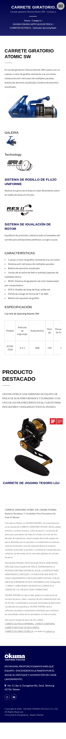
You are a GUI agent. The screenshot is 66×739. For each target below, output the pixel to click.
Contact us (50, 631)
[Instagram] (7, 697)
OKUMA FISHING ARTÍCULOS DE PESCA (32, 24)
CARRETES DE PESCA (20, 28)
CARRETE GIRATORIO (45, 623)
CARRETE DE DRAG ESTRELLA (19, 631)
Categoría (36, 20)
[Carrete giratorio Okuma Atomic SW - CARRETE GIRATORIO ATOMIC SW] (11, 141)
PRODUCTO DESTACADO (18, 375)
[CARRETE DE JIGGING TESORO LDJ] (33, 447)
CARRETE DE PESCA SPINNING (19, 623)
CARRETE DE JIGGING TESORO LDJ (30, 483)
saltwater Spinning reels (44, 28)
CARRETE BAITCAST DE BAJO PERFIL (22, 627)
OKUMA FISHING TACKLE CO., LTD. (40, 708)
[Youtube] (14, 697)
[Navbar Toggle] (60, 6)
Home (27, 20)
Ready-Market (36, 715)
